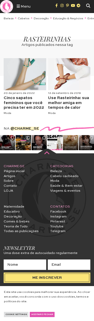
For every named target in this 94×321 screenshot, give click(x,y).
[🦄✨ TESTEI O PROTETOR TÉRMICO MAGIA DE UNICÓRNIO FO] (54, 142)
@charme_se (24, 128)
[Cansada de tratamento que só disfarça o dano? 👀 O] (70, 142)
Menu (25, 6)
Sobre (9, 181)
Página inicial (14, 171)
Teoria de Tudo (16, 226)
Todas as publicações (21, 231)
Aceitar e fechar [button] (42, 314)
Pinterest (57, 221)
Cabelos (24, 18)
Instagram (58, 216)
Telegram (58, 231)
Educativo (12, 211)
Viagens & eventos (65, 190)
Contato (10, 185)
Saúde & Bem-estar (66, 185)
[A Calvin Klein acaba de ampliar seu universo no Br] (86, 142)
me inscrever (47, 278)
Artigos (9, 176)
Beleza (9, 18)
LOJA (8, 190)
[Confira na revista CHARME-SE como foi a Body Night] (23, 142)
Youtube (56, 226)
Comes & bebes (17, 221)
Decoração (41, 18)
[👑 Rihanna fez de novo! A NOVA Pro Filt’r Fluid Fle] (39, 142)
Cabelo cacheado (64, 176)
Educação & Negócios (68, 18)
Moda (7, 113)
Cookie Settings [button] (16, 314)
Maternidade (14, 206)
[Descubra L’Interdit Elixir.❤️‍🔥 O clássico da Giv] (7, 142)
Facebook (58, 211)
